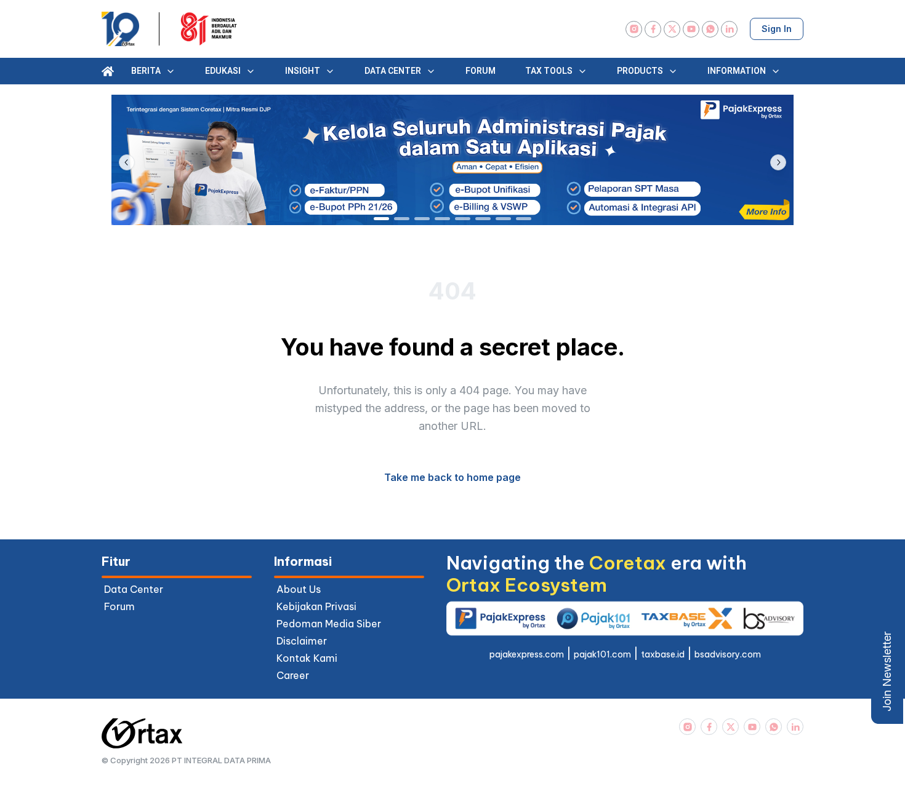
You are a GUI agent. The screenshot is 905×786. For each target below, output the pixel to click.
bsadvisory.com (727, 654)
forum (119, 606)
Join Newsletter (886, 672)
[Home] (108, 71)
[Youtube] (691, 29)
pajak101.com (602, 654)
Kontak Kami (306, 658)
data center (133, 589)
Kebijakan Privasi (316, 606)
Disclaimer (301, 641)
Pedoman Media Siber (328, 623)
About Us (298, 589)
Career (292, 675)
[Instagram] (633, 29)
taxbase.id (663, 654)
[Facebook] (653, 29)
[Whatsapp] (710, 29)
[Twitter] (672, 29)
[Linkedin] (729, 29)
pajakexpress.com (526, 654)
